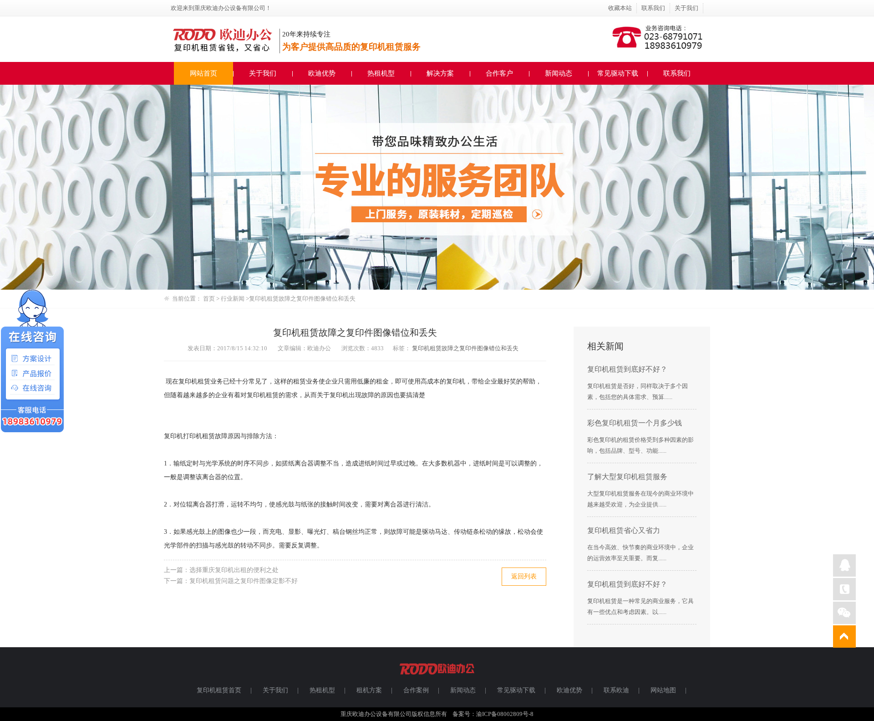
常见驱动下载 (617, 73)
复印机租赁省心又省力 (623, 530)
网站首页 (203, 73)
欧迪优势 (321, 73)
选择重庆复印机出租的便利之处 (234, 570)
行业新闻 (233, 298)
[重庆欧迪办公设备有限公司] (437, 678)
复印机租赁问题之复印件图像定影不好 (243, 581)
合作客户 (499, 73)
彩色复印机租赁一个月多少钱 (634, 423)
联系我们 (653, 8)
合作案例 (416, 690)
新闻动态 (558, 73)
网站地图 (663, 690)
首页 (209, 298)
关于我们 (686, 8)
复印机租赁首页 (219, 690)
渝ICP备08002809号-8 (505, 714)
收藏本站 (620, 8)
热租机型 (381, 73)
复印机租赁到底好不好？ (627, 369)
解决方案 (440, 73)
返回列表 (524, 576)
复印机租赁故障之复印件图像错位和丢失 (465, 348)
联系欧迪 (616, 690)
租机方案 (369, 690)
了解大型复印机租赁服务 (627, 477)
